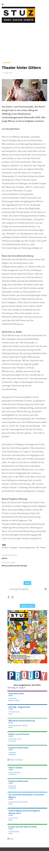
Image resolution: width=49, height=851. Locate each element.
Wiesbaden (6, 62)
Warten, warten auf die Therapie (14, 566)
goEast (4, 558)
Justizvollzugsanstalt (27, 547)
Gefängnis (14, 547)
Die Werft (5, 547)
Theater (43, 547)
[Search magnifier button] (45, 589)
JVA (37, 547)
